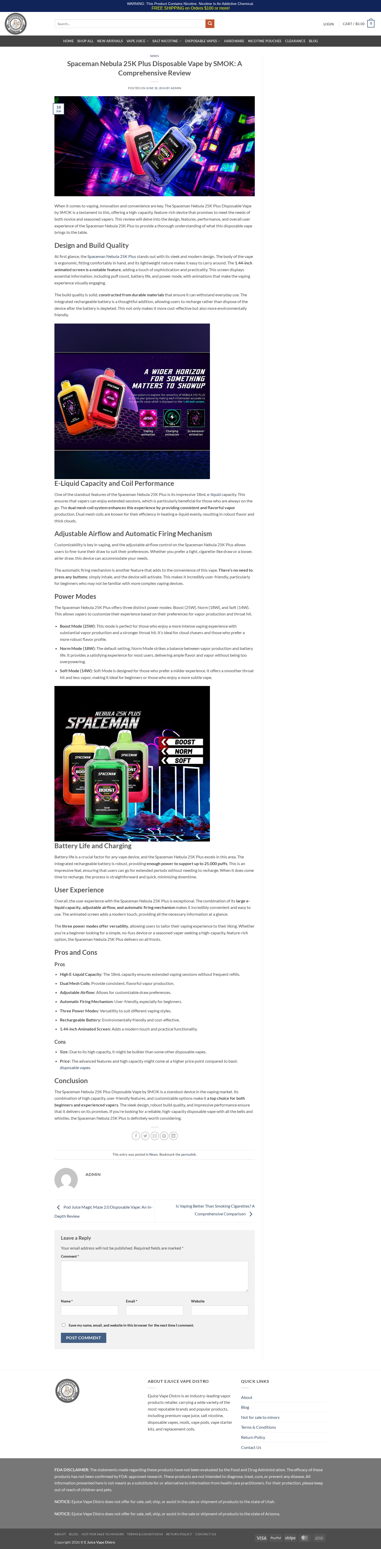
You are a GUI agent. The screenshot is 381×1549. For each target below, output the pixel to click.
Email (131, 1301)
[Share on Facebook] (136, 1136)
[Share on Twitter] (145, 1136)
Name (67, 1301)
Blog (313, 41)
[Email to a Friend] (155, 1136)
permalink (188, 1154)
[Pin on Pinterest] (164, 1136)
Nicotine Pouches (264, 41)
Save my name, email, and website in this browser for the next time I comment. (131, 1325)
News (154, 56)
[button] (328, 24)
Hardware (234, 41)
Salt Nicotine (165, 41)
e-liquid (214, 494)
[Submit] (210, 23)
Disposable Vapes (201, 41)
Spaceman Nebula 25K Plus (111, 256)
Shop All (85, 41)
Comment (70, 1256)
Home (68, 41)
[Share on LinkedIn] (173, 1136)
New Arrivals (110, 41)
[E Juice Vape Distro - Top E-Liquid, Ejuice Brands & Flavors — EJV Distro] (25, 24)
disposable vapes (75, 1067)
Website (197, 1301)
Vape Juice (135, 41)
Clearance (295, 41)
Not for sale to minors (260, 1417)
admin (176, 88)
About (246, 1397)
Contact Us (251, 1447)
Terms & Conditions (258, 1427)
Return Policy (253, 1437)
